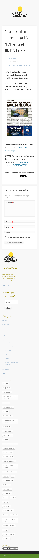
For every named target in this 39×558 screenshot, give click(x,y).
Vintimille (7, 539)
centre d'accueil (8, 407)
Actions (4, 332)
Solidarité (14, 515)
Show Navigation (31, 19)
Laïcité (6, 476)
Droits (6, 440)
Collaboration (8, 416)
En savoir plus (6, 286)
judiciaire (26, 65)
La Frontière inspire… (8, 336)
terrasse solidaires (9, 526)
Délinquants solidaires (10, 444)
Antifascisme (7, 392)
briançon (7, 403)
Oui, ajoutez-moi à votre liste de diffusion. (19, 237)
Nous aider (5, 369)
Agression (7, 388)
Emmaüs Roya (8, 452)
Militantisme (7, 489)
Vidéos (7, 354)
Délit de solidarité (9, 448)
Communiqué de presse (9, 421)
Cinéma (6, 411)
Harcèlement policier (10, 472)
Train (5, 530)
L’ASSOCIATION (6, 324)
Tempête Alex (6, 328)
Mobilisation (8, 493)
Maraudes (7, 485)
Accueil (4, 320)
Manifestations (8, 480)
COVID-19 (7, 427)
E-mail (9, 227)
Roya (5, 515)
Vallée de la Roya (9, 534)
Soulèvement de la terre (9, 520)
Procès (31, 65)
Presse (14, 498)
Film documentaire (9, 461)
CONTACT (5, 373)
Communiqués (18, 65)
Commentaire (9, 202)
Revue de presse (9, 351)
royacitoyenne (12, 58)
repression (7, 506)
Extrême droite (8, 457)
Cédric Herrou (8, 431)
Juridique (7, 358)
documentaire (8, 435)
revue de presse (8, 511)
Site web (8, 233)
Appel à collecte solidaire (8, 397)
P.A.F (5, 498)
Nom (9, 222)
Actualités (11, 65)
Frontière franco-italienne (9, 466)
